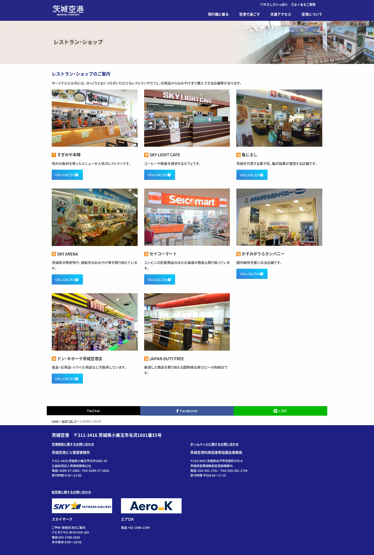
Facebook (188, 410)
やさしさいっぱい (275, 4)
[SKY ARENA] (95, 217)
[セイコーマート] (187, 217)
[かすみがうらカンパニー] (279, 217)
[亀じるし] (279, 118)
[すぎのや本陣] (95, 118)
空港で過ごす (249, 14)
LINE (283, 410)
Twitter (93, 410)
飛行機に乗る (218, 14)
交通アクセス (280, 14)
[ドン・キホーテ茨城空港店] (95, 321)
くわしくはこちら (65, 174)
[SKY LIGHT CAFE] (187, 118)
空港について (311, 14)
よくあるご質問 (304, 4)
